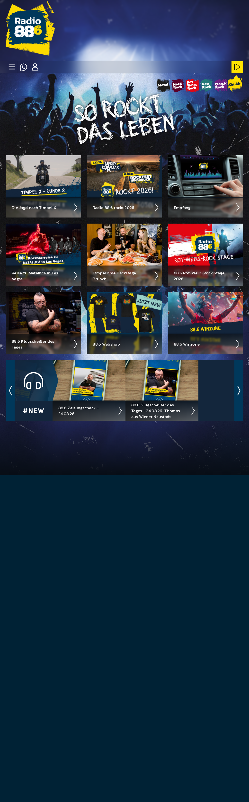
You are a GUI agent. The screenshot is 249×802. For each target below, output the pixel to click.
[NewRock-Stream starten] (206, 85)
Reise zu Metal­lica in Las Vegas (35, 276)
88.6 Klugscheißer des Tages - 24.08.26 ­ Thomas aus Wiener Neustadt (155, 411)
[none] (12, 67)
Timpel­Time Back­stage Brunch (114, 276)
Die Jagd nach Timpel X (34, 207)
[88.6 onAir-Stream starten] (235, 84)
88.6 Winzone (187, 344)
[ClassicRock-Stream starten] (221, 85)
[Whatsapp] (23, 67)
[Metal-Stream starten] (163, 85)
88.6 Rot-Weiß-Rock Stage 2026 (199, 276)
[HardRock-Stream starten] (178, 85)
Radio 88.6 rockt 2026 (113, 207)
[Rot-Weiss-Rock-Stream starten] (192, 85)
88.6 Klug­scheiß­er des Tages (33, 344)
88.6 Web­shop (106, 344)
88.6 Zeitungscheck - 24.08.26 (78, 411)
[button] (35, 67)
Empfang (182, 207)
